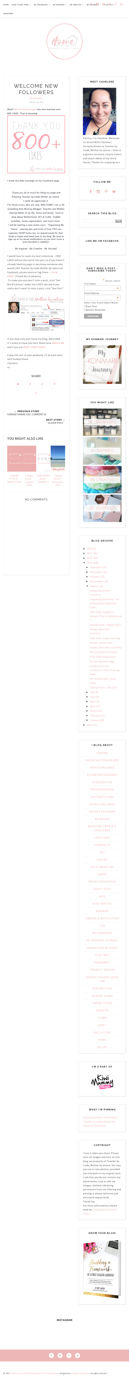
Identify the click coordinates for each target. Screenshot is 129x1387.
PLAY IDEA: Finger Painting (105, 638)
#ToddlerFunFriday (102, 775)
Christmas (102, 837)
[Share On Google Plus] (42, 384)
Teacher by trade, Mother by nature (26, 1373)
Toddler (102, 1010)
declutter (102, 1032)
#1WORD (102, 753)
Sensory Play (102, 988)
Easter (102, 859)
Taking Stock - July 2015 (103, 687)
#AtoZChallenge (102, 767)
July (92, 692)
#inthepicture (102, 797)
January (94, 720)
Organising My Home (102, 948)
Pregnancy (102, 962)
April (93, 706)
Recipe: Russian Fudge (102, 661)
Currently (102, 845)
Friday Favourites (102, 881)
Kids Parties (102, 903)
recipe (102, 1047)
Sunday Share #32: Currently (105, 647)
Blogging (36, 98)
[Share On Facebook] (30, 384)
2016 (89, 558)
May (92, 701)
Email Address (101, 293)
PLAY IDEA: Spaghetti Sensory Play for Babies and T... (105, 616)
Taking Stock (102, 1003)
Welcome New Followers (104, 652)
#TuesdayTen (102, 782)
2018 (89, 548)
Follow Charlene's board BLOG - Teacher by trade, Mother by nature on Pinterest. (101, 1121)
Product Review (102, 969)
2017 (89, 553)
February (95, 715)
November (96, 572)
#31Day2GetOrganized (102, 760)
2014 (89, 724)
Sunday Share (102, 996)
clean (102, 1017)
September (96, 581)
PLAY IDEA (102, 955)
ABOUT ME (58, 343)
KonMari (102, 911)
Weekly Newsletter (96, 310)
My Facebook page (25, 109)
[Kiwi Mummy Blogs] (102, 1089)
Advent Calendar (102, 811)
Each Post (91, 306)
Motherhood (102, 933)
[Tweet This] (18, 384)
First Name (101, 283)
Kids (102, 896)
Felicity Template (51, 1373)
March (93, 710)
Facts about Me (102, 867)
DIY (102, 852)
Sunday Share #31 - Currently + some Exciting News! (105, 670)
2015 (89, 562)
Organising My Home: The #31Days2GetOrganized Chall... (104, 603)
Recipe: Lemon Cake (101, 642)
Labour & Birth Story (102, 918)
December (96, 567)
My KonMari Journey (102, 940)
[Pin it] (54, 384)
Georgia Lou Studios (80, 1373)
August (94, 586)
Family (102, 874)
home (102, 1040)
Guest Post (102, 889)
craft (102, 1025)
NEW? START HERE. (34, 347)
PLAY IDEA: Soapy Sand (102, 656)
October (95, 576)
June (92, 696)
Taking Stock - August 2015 (105, 624)
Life (102, 926)
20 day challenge (102, 804)
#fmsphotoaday (102, 789)
